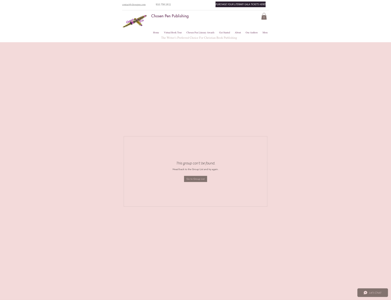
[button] (264, 16)
